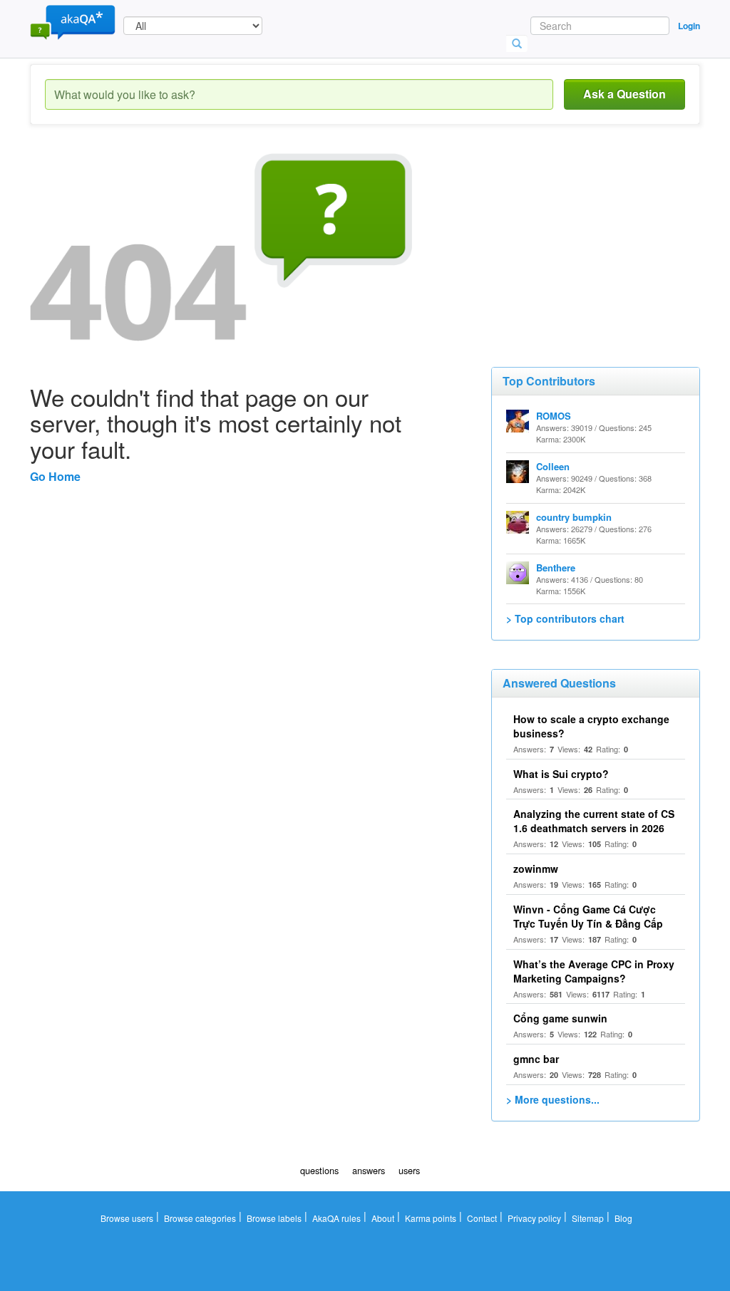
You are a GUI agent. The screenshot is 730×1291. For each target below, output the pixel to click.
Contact (482, 1218)
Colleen (553, 466)
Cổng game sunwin (560, 1018)
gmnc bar (536, 1059)
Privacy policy (534, 1218)
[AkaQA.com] (72, 21)
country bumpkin (574, 517)
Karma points (430, 1218)
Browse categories (200, 1218)
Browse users (127, 1218)
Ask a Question (624, 93)
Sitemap (588, 1218)
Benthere (555, 567)
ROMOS (553, 415)
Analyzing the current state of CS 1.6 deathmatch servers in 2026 (593, 821)
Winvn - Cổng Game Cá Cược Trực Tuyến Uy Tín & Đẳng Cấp (588, 916)
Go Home (55, 476)
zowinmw (535, 868)
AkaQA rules (336, 1218)
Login (689, 25)
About (382, 1218)
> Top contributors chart (565, 618)
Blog (623, 1218)
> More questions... (553, 1099)
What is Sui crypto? (561, 774)
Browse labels (274, 1218)
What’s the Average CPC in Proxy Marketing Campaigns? (593, 971)
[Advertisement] (598, 242)
